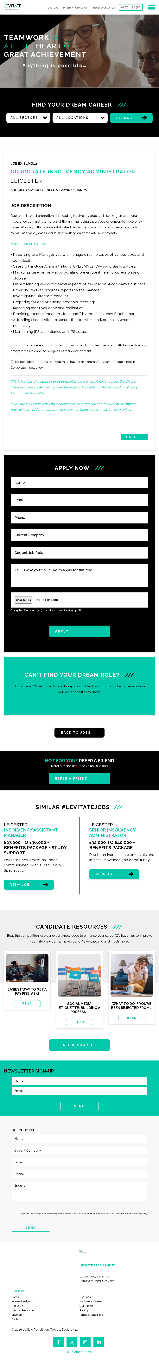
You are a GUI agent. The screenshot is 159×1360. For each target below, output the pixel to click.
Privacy (84, 1310)
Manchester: (97, 1280)
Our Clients (86, 1305)
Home (15, 1296)
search (124, 118)
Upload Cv (79, 686)
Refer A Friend (71, 778)
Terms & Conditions (91, 1314)
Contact (16, 1319)
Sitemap (17, 1314)
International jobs (75, 7)
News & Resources (23, 1310)
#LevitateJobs (79, 1352)
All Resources (79, 1045)
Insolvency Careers (104, 7)
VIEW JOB (20, 885)
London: (94, 1276)
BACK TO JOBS (76, 732)
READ (27, 1003)
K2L (75, 1329)
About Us (17, 1305)
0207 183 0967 (130, 7)
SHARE (130, 437)
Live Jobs (53, 7)
